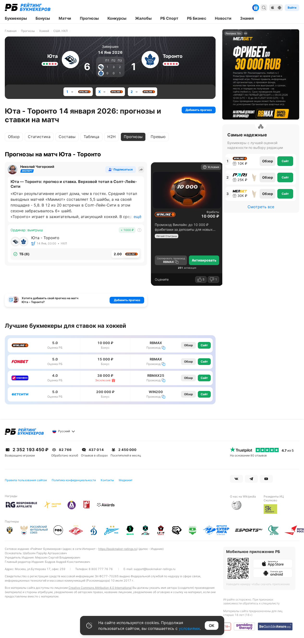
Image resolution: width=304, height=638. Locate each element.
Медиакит (125, 480)
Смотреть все (261, 206)
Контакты (107, 480)
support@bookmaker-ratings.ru (154, 569)
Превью (158, 136)
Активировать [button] (204, 260)
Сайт (204, 345)
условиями (189, 628)
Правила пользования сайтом (26, 480)
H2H (111, 136)
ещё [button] (137, 217)
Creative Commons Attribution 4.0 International (100, 587)
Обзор (14, 136)
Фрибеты (212, 212)
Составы (67, 136)
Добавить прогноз (199, 110)
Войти (292, 7)
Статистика (39, 136)
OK (211, 625)
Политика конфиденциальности (74, 480)
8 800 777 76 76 (101, 569)
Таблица (91, 136)
